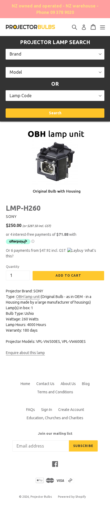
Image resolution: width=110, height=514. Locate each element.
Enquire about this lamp (25, 353)
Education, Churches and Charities (55, 418)
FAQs (30, 409)
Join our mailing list (55, 433)
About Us (68, 384)
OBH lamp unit (28, 297)
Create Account (71, 409)
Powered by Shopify (72, 496)
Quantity (12, 266)
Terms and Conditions (55, 392)
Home (25, 384)
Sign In (46, 409)
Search (55, 113)
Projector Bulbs (41, 496)
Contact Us (45, 384)
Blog (86, 384)
